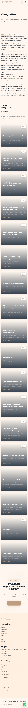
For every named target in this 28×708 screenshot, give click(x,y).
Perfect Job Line (10, 704)
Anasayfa (3, 627)
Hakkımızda (4, 629)
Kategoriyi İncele (6, 143)
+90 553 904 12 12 (5, 653)
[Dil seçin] (22, 2)
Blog (2, 639)
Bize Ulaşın (3, 641)
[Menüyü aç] (25, 2)
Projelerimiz (4, 633)
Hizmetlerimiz (4, 631)
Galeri (2, 635)
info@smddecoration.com (7, 655)
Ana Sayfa (4, 28)
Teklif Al (12, 603)
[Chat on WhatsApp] (24, 704)
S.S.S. (2, 637)
